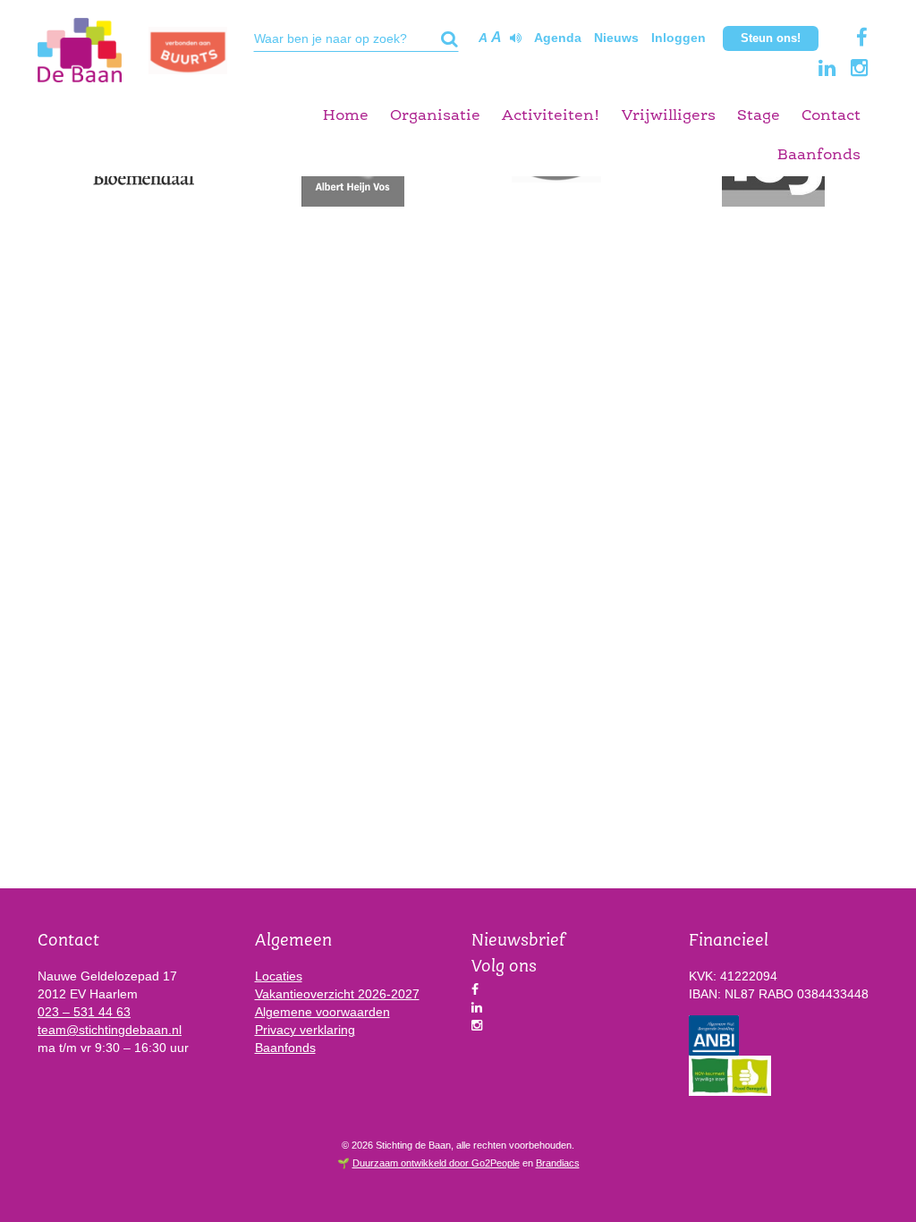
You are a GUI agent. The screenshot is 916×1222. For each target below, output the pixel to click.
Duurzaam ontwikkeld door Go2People (436, 1163)
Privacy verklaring (305, 1030)
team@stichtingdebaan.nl (110, 1030)
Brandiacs (558, 1163)
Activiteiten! (551, 115)
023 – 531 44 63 (84, 1012)
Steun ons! (771, 38)
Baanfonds (819, 155)
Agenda (557, 37)
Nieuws (616, 37)
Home (346, 115)
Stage (758, 115)
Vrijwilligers (669, 115)
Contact (831, 115)
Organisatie (435, 115)
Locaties (278, 976)
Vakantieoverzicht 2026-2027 (337, 994)
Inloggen (678, 37)
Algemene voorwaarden (322, 1012)
